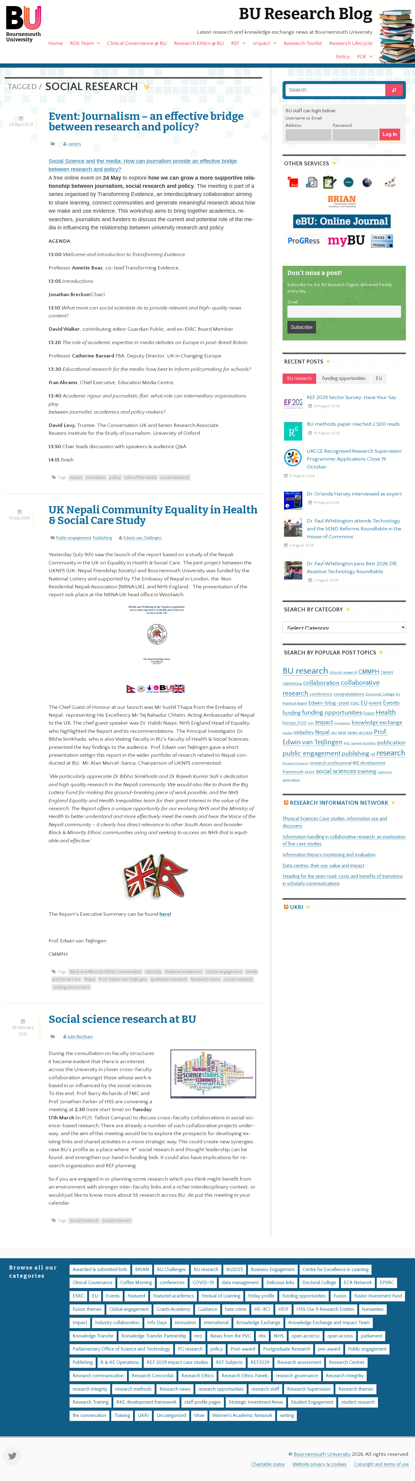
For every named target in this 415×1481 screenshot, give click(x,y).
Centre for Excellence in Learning (336, 1269)
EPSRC (387, 1282)
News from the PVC (230, 1336)
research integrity (90, 1389)
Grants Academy (173, 1309)
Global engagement (224, 971)
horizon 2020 (295, 723)
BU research (305, 671)
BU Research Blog (305, 13)
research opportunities (221, 1389)
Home (55, 43)
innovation (342, 723)
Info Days (157, 1322)
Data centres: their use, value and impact (323, 865)
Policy (343, 57)
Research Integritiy (345, 1375)
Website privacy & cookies (319, 1464)
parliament (371, 1336)
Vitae (199, 1415)
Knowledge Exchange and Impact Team (329, 1322)
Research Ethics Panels (244, 1375)
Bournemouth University (29, 24)
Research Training (90, 1402)
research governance (297, 1375)
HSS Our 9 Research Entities (325, 1309)
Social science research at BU (122, 1019)
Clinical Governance (92, 1282)
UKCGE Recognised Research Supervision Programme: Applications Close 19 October (354, 459)
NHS (279, 1336)
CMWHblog (292, 684)
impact (76, 477)
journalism (95, 477)
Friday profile (261, 1296)
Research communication (98, 1375)
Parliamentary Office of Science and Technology (121, 1349)
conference (321, 694)
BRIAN (142, 1269)
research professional (331, 763)
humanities (373, 1309)
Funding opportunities (304, 1296)
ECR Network (358, 1282)
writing (287, 1415)
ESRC (355, 703)
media (287, 733)
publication (391, 742)
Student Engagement (312, 1402)
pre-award (329, 1349)
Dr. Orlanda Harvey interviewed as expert (354, 494)
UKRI (296, 907)
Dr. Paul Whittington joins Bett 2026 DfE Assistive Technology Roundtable (352, 568)
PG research (190, 1349)
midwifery (303, 732)
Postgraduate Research (286, 1349)
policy (115, 477)
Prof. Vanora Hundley (360, 743)
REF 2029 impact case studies (177, 1362)
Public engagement (73, 538)
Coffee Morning (136, 1282)
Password (342, 125)
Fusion (369, 713)
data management (240, 1282)
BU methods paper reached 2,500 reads (353, 424)
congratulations (349, 694)
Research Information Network (339, 803)
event (375, 703)
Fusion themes (87, 1309)
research (390, 753)
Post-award (243, 1349)
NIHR (342, 733)
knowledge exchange (377, 722)
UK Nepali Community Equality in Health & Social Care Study (153, 515)
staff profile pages (202, 1402)
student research (358, 1402)
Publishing (102, 538)
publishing (355, 753)
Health (386, 712)
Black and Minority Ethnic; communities (106, 971)
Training (122, 1415)
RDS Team (82, 43)
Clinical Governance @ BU (137, 43)
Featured (136, 1296)
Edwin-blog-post (328, 703)
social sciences (116, 1220)
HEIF (283, 1309)
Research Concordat (152, 1375)
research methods (133, 1389)
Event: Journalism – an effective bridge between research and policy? (146, 121)
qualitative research (169, 979)
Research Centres (347, 1362)
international (216, 1322)
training (366, 771)
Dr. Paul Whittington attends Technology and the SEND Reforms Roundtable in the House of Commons (354, 529)
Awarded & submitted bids (100, 1269)
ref (372, 754)
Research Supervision (309, 1389)
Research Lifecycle (350, 43)
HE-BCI (262, 1309)
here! (165, 914)
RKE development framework (146, 1402)
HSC (311, 723)
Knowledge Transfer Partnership (154, 1336)
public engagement (312, 753)
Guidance (207, 1309)
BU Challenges (171, 1269)
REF (235, 43)
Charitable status (268, 1464)
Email (292, 302)
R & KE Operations (120, 1362)
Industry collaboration (117, 1322)
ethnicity (153, 971)
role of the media (140, 477)
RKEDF (310, 772)
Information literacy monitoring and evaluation (329, 854)
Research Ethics (197, 1375)
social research (174, 477)
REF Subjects (229, 1362)
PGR (361, 57)
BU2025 (234, 1269)
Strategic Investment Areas (256, 1402)
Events (391, 703)
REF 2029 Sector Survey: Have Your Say (351, 397)
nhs (334, 733)
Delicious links (280, 1282)
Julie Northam (80, 1036)
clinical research (343, 672)
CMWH (386, 672)
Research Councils (295, 763)
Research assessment (299, 1362)
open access (360, 732)
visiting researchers (71, 987)
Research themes (355, 1389)
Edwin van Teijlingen (143, 538)
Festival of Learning (221, 1296)
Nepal (89, 979)
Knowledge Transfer (93, 1336)
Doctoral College (380, 694)
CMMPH (368, 671)
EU (364, 703)
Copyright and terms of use (381, 1464)
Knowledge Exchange (258, 1322)
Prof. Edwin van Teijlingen (123, 979)
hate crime (235, 1309)
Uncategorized (171, 1415)
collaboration (321, 683)
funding (292, 713)
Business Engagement (273, 1269)
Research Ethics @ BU (199, 43)
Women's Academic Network (242, 1415)
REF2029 (260, 1362)
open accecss (306, 1336)
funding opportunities (332, 712)
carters (74, 144)
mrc (198, 1336)
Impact (261, 43)
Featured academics (183, 971)
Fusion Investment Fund (378, 1296)
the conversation (89, 1415)
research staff (265, 1389)
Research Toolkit (303, 43)
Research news (205, 979)
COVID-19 (203, 1282)
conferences (172, 1282)
